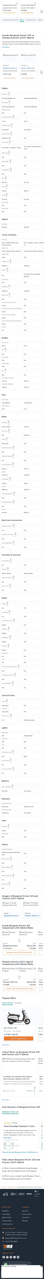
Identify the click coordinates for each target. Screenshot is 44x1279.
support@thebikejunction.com (16, 1238)
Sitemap (25, 1221)
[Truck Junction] (13, 1194)
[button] (8, 65)
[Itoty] (22, 1194)
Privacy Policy (27, 1214)
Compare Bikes (11, 1187)
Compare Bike (7, 1221)
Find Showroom (7, 1224)
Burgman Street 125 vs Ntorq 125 (19, 952)
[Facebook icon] (3, 1257)
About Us (25, 1211)
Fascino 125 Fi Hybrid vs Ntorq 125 (19, 989)
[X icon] (14, 1257)
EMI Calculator (7, 1217)
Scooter (18, 1003)
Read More (8, 1137)
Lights (40, 20)
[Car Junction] (38, 1193)
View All (5, 1045)
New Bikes (5, 1211)
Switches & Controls (10, 20)
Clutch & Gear (31, 20)
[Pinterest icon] (7, 1257)
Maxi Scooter (7, 1003)
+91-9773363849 (11, 1241)
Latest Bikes (6, 1214)
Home (3, 1187)
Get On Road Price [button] (9, 13)
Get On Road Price (10, 78)
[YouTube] (18, 1257)
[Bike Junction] (7, 1247)
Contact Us (25, 1217)
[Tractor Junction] (6, 1194)
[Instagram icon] (11, 1257)
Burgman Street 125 (10, 1112)
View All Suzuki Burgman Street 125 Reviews (19, 1152)
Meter (22, 20)
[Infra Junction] (30, 1194)
